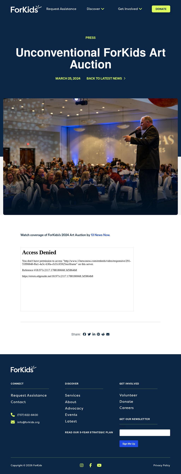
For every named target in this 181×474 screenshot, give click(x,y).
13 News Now (100, 235)
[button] (95, 9)
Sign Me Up (128, 443)
